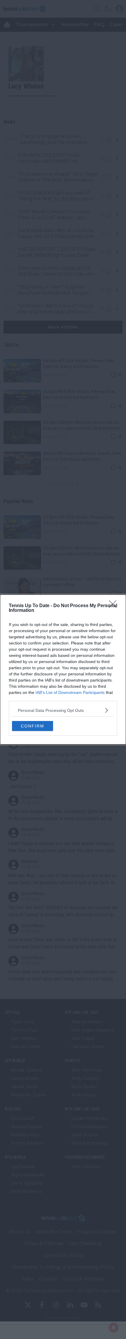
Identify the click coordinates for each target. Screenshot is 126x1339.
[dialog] (63, 669)
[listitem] (63, 710)
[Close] (114, 606)
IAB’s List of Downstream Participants (70, 692)
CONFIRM (32, 726)
